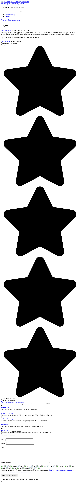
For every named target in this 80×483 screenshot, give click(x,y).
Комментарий (6, 463)
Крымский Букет (7, 413)
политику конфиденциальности (20, 472)
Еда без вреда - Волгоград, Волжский (14, 3)
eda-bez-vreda (5, 41)
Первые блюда (10, 14)
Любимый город (7, 419)
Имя (3, 439)
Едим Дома (5, 424)
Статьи (7, 16)
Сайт (2, 447)
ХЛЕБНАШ (5, 407)
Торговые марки (6, 30)
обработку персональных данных (60, 470)
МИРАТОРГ (5, 430)
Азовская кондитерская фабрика (12, 402)
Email (3, 443)
